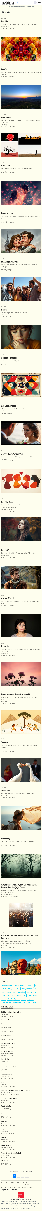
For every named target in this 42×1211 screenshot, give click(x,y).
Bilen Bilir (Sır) (5, 1161)
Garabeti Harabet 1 (9, 358)
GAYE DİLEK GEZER (6, 1030)
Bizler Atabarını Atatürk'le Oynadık (15, 694)
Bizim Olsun (6, 117)
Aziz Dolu (3, 1022)
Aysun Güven (4, 1069)
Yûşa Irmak (4, 603)
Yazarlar (13, 1182)
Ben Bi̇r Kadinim (6, 1028)
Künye (31, 1187)
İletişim (25, 1182)
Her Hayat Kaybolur (7, 1051)
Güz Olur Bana (7, 502)
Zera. (2, 1082)
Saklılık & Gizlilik (27, 1185)
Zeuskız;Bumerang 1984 (8, 1067)
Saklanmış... (6, 838)
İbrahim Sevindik (5, 1155)
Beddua (3, 1137)
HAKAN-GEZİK (4, 1061)
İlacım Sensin (7, 213)
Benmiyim (4, 1114)
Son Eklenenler (5, 1182)
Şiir (2, 12)
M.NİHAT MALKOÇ (5, 26)
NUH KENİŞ (4, 125)
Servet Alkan (4, 74)
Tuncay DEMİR (4, 1116)
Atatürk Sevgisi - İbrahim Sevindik (11, 1153)
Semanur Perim (4, 1014)
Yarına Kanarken (5, 1145)
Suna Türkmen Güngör (6, 269)
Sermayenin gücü (6, 1035)
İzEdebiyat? (13, 1187)
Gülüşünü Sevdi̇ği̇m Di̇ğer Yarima (11, 1012)
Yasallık (19, 1185)
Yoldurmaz (5, 790)
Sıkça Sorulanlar (23, 1187)
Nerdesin (5, 646)
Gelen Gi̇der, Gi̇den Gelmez (9, 1098)
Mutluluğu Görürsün (9, 261)
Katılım (19, 1182)
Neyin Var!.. (6, 165)
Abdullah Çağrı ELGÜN (6, 894)
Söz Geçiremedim (8, 406)
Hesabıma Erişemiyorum (8, 1185)
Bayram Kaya (4, 363)
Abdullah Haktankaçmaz (7, 795)
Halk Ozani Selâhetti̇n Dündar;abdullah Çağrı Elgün (15, 1090)
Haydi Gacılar (5, 1059)
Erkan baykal (4, 171)
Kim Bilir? (5, 550)
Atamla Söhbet (7, 598)
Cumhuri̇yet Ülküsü (6, 1075)
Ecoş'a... (4, 69)
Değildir (4, 21)
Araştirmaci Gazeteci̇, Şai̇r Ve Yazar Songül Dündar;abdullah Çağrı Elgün (19, 886)
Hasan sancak (4, 945)
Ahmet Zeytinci (4, 701)
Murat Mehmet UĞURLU (7, 1053)
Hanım (4, 309)
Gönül (2, 1130)
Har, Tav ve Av (5, 1020)
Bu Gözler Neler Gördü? (8, 1043)
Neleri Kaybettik (6, 1106)
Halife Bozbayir (5, 1108)
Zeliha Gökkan (4, 315)
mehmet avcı (4, 1038)
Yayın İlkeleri (5, 1187)
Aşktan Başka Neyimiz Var (12, 454)
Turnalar (4, 742)
